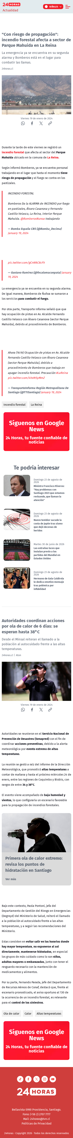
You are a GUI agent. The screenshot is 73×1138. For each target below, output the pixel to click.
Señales (53, 6)
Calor (28, 1013)
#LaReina (62, 373)
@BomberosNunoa (32, 218)
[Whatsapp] (23, 123)
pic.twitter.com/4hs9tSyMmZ (26, 378)
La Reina (36, 404)
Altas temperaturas (49, 1013)
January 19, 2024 (18, 233)
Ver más (10, 879)
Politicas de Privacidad (37, 1123)
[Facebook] (32, 123)
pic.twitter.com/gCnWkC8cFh (26, 262)
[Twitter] (41, 123)
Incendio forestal (15, 404)
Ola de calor (11, 1013)
